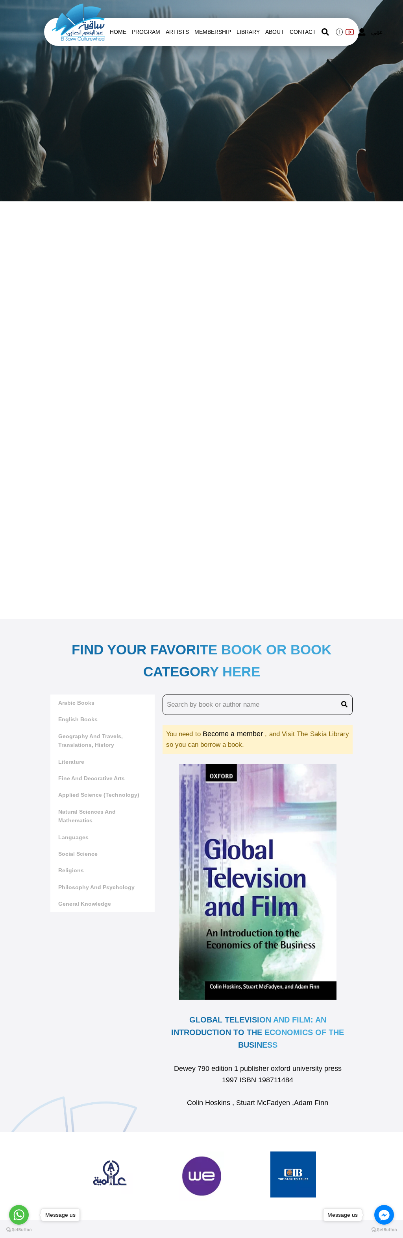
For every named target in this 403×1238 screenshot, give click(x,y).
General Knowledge (84, 904)
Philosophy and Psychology (96, 887)
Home (118, 32)
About (274, 32)
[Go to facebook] (384, 1215)
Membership (212, 32)
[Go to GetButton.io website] (18, 1229)
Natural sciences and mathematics (87, 816)
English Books (78, 719)
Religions (71, 870)
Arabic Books (76, 703)
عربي (377, 32)
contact (303, 32)
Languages (73, 837)
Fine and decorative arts (91, 778)
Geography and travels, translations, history (90, 740)
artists (177, 32)
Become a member (234, 734)
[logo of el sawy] (78, 9)
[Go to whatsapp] (19, 1215)
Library (248, 32)
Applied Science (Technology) (98, 795)
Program (146, 32)
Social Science (78, 854)
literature (71, 762)
